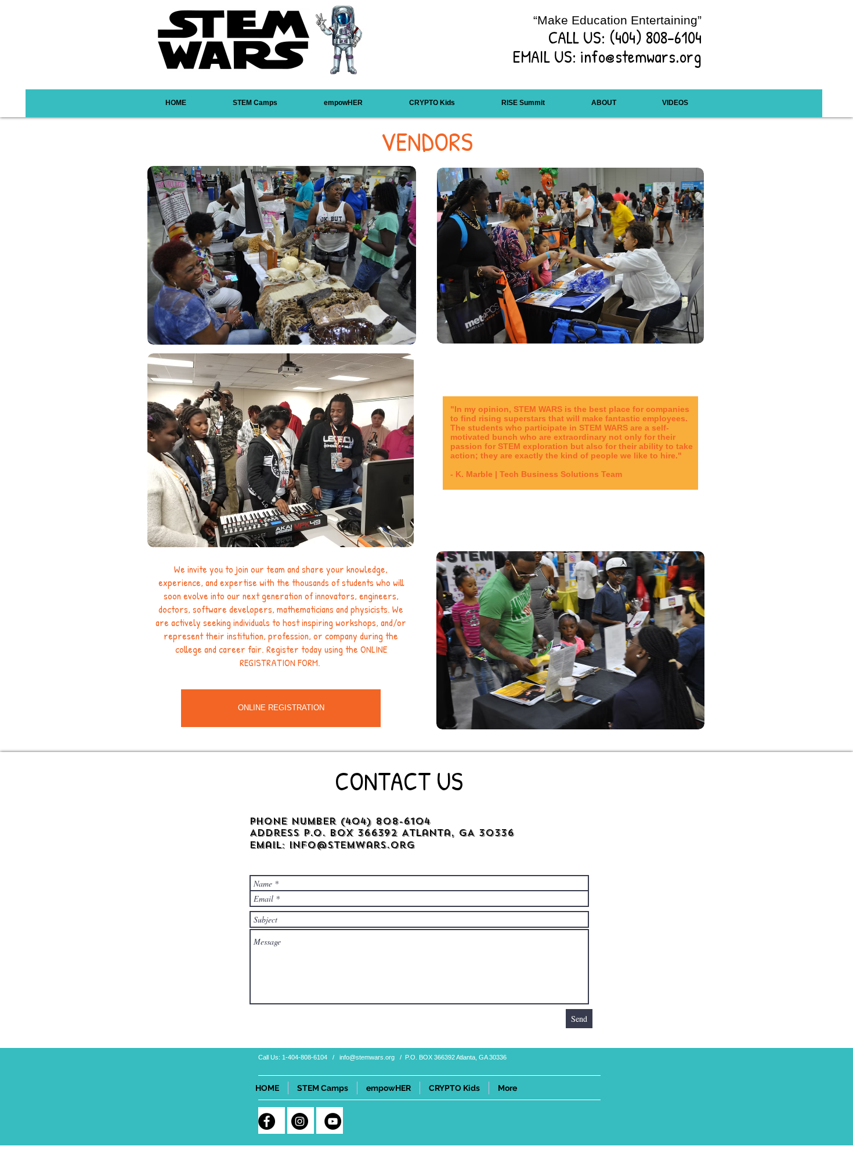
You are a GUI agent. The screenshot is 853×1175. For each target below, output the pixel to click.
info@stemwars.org (641, 56)
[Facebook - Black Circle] (266, 1121)
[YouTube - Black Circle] (332, 1121)
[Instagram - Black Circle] (299, 1121)
